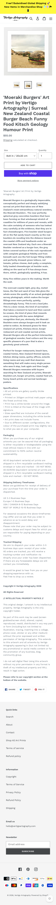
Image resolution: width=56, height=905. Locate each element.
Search (9, 716)
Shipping (7, 140)
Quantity (42, 150)
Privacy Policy (13, 792)
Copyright (11, 776)
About (9, 724)
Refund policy (13, 756)
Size (6, 150)
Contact (10, 732)
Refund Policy (13, 800)
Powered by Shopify (40, 895)
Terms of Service (15, 784)
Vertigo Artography (22, 895)
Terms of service (15, 748)
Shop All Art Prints (16, 740)
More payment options (28, 180)
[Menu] (50, 18)
